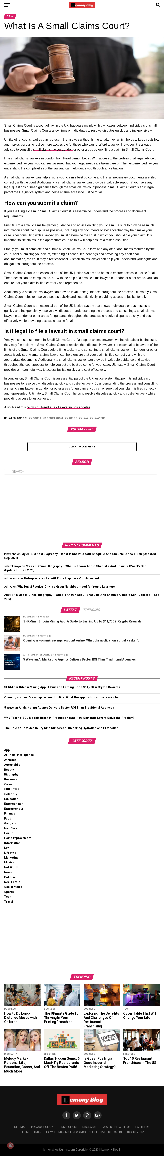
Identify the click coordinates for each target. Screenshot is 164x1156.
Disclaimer (90, 1127)
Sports (9, 892)
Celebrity (10, 794)
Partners (142, 1127)
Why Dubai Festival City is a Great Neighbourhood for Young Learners (66, 586)
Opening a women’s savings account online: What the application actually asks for (61, 697)
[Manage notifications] (10, 1145)
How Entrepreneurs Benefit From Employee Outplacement (58, 578)
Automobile (12, 764)
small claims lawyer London (53, 149)
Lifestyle (10, 853)
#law (84, 418)
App (7, 750)
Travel (8, 901)
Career (9, 784)
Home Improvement (17, 838)
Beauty (9, 769)
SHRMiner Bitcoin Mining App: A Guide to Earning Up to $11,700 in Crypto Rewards (62, 687)
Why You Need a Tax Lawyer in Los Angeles (58, 407)
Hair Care (10, 828)
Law (7, 848)
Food (7, 818)
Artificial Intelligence (19, 755)
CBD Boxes (11, 789)
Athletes (10, 760)
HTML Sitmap (31, 1132)
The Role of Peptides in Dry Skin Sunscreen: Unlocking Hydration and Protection (61, 728)
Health (8, 833)
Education (11, 799)
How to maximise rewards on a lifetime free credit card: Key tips (96, 1132)
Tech (7, 896)
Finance (9, 813)
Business (10, 779)
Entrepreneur (13, 809)
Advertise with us (117, 1127)
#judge (72, 418)
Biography (11, 774)
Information (12, 843)
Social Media (13, 887)
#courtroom (54, 418)
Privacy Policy (42, 1127)
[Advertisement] (82, 508)
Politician (10, 877)
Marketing (11, 857)
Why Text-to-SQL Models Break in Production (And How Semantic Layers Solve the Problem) (69, 718)
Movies (9, 862)
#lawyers (99, 418)
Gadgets (10, 823)
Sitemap (20, 1127)
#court (36, 418)
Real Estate (12, 882)
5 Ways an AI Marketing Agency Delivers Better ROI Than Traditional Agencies (59, 707)
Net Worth (11, 867)
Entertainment (14, 804)
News (8, 872)
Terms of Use (68, 1127)
